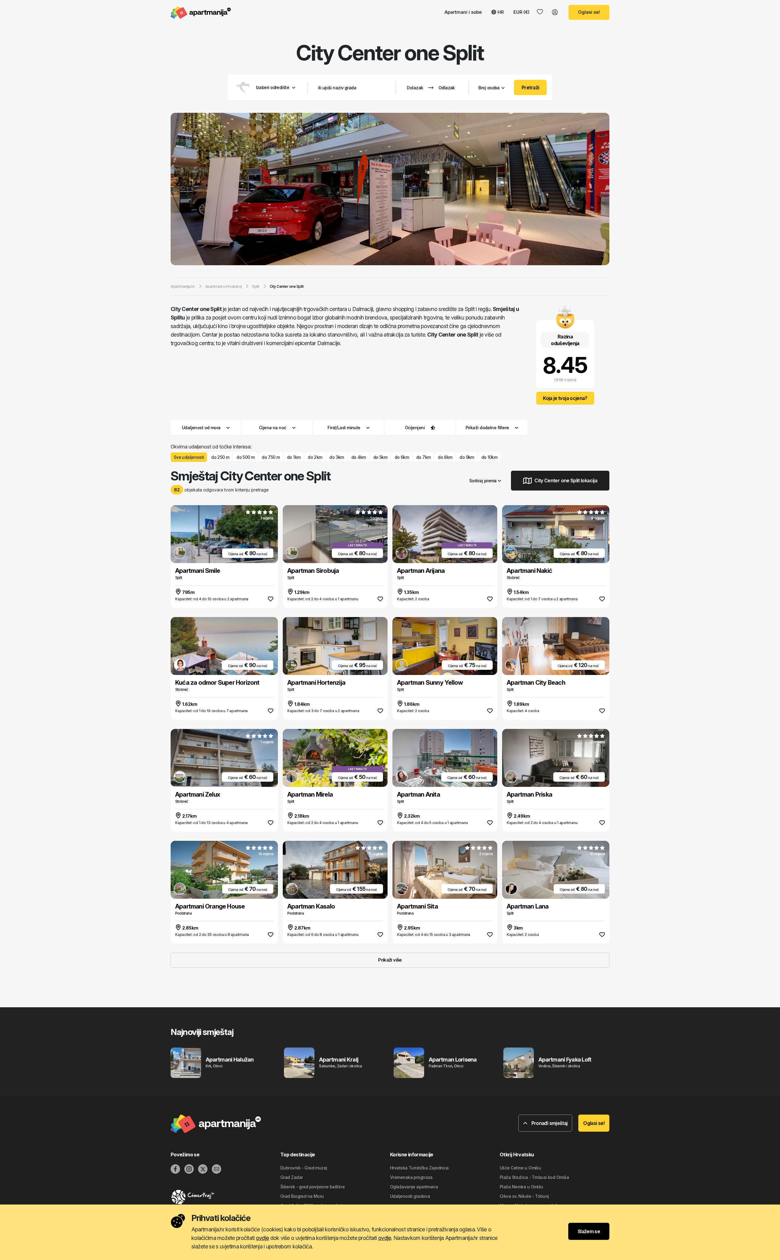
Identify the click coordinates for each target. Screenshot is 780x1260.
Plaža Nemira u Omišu (521, 1186)
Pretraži (530, 87)
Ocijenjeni (415, 427)
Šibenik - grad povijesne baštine (312, 1186)
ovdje (262, 1238)
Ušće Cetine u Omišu (520, 1167)
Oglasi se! (589, 12)
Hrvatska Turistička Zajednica (419, 1167)
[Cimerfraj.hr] (225, 1197)
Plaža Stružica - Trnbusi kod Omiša (534, 1177)
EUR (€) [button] (521, 12)
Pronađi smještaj (548, 1123)
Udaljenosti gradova (410, 1196)
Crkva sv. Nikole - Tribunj (524, 1196)
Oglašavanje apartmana (414, 1186)
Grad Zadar (291, 1177)
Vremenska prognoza (411, 1177)
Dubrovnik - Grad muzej (303, 1167)
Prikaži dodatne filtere (488, 427)
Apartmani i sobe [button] (463, 12)
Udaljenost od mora (201, 427)
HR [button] (501, 12)
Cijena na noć (272, 427)
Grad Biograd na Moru (302, 1196)
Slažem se (589, 1231)
